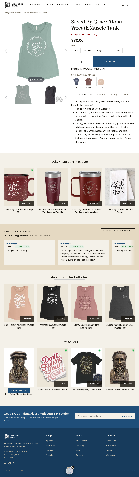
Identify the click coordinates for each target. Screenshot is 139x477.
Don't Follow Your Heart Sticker (52, 389)
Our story (80, 445)
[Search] (123, 5)
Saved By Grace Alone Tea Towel (120, 211)
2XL (118, 50)
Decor (87, 5)
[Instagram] (5, 463)
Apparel (48, 5)
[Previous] (6, 51)
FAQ (78, 450)
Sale (112, 5)
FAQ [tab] (115, 95)
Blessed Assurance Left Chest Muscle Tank (120, 326)
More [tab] (126, 95)
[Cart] (133, 5)
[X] (14, 463)
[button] (72, 467)
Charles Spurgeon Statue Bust (120, 389)
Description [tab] (85, 95)
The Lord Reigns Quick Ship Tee (86, 389)
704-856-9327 (11, 457)
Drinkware (63, 5)
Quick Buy (61, 203)
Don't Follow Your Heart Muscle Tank (19, 326)
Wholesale (111, 455)
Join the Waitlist (19, 391)
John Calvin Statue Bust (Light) (19, 394)
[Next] (66, 51)
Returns (79, 455)
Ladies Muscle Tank (38, 12)
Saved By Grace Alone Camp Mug (19, 211)
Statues (49, 450)
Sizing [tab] (102, 95)
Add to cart (114, 62)
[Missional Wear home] (14, 5)
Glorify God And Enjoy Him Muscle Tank (86, 326)
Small (75, 50)
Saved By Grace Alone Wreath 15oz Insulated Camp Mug (86, 211)
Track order (111, 445)
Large (100, 50)
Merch (76, 5)
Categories (8, 12)
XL (109, 50)
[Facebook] (9, 463)
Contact (109, 450)
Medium (87, 50)
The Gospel (81, 441)
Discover (35, 5)
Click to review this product (117, 231)
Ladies (26, 12)
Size (73, 46)
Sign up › (127, 416)
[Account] (128, 5)
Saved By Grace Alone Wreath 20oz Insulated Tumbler (53, 211)
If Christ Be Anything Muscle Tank (52, 326)
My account (111, 441)
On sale (49, 455)
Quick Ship (100, 5)
